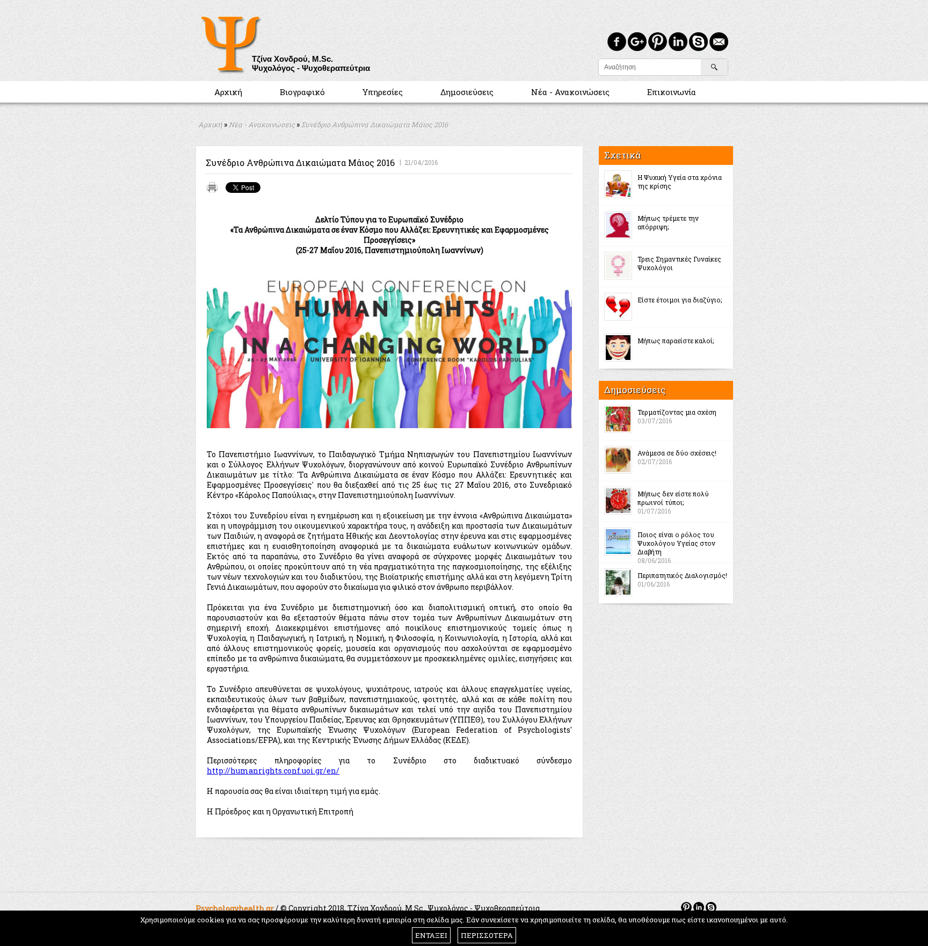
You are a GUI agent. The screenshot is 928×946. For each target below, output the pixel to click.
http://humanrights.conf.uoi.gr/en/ (273, 771)
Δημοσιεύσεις (467, 91)
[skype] (698, 41)
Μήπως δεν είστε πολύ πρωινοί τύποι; (673, 498)
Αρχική (228, 91)
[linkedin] (678, 41)
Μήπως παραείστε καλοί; (675, 340)
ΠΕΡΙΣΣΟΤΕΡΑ (487, 935)
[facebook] (616, 41)
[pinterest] (657, 41)
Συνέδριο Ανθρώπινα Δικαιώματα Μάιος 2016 (374, 124)
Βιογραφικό (302, 91)
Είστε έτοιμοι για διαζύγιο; (679, 299)
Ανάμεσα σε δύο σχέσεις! (676, 453)
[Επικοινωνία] (718, 41)
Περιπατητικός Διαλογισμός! (682, 575)
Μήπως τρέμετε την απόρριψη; (668, 222)
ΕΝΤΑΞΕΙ (431, 935)
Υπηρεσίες (383, 91)
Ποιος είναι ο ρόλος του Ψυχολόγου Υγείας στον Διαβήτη (676, 543)
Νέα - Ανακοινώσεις (570, 91)
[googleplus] (637, 41)
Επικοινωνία (671, 91)
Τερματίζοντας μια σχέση (676, 412)
